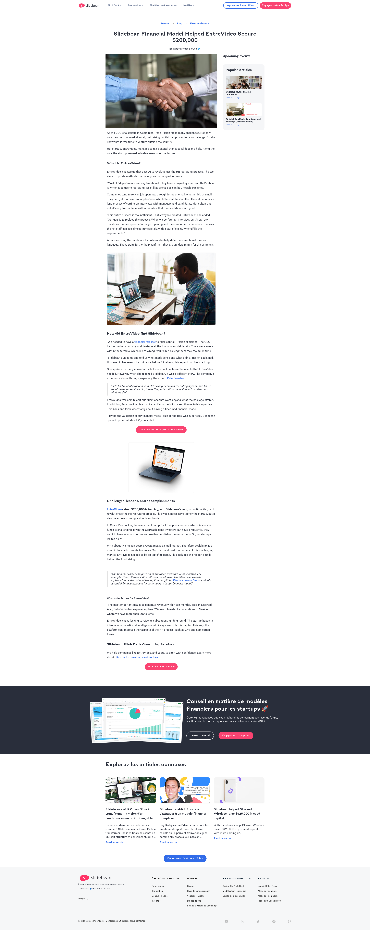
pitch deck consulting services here (136, 657)
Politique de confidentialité (91, 921)
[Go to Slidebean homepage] (89, 5)
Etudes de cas (199, 23)
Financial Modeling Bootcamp (202, 906)
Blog (179, 23)
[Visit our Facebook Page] (274, 923)
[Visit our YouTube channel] (226, 923)
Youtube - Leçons (195, 896)
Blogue (190, 886)
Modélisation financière (234, 891)
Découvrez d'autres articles (185, 858)
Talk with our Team (161, 667)
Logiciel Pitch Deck (267, 886)
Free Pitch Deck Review (269, 901)
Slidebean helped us (184, 580)
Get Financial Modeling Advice (161, 430)
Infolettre (156, 901)
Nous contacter (137, 921)
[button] (114, 5)
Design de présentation (234, 896)
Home (165, 23)
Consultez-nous (160, 896)
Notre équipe (158, 886)
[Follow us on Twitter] (258, 923)
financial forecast (145, 342)
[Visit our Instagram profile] (290, 923)
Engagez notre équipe (235, 735)
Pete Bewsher (175, 378)
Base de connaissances (198, 891)
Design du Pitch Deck (233, 886)
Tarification (157, 891)
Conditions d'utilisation (117, 921)
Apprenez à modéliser (241, 5)
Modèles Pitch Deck (268, 896)
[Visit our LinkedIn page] (242, 923)
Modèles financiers (267, 891)
